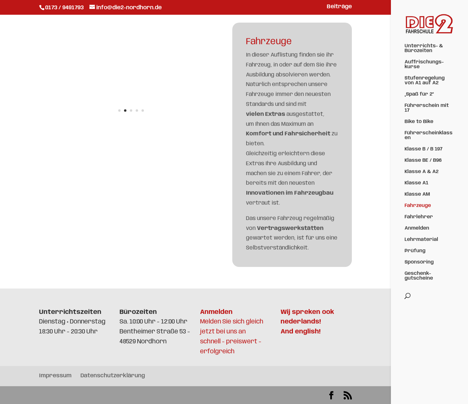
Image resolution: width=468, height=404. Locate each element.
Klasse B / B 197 (423, 149)
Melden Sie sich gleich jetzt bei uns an (231, 322)
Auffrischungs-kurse (424, 64)
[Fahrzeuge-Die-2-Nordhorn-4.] (131, 124)
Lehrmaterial (421, 239)
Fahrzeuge (418, 205)
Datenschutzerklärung (113, 376)
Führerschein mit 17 (427, 108)
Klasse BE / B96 (423, 160)
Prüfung (415, 250)
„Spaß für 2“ (419, 94)
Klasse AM (417, 194)
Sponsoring (419, 262)
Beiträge (339, 7)
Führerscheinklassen (429, 135)
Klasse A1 (416, 183)
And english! (301, 332)
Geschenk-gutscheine (419, 276)
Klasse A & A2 (422, 171)
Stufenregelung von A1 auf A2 (425, 80)
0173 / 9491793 (65, 8)
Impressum (55, 376)
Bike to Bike (419, 121)
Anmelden (417, 228)
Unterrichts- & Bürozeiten (424, 48)
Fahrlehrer (419, 217)
